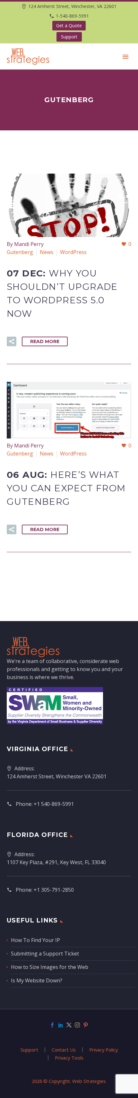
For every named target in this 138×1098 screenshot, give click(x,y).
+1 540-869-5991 (54, 803)
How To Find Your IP (35, 940)
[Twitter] (69, 1025)
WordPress (73, 252)
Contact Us (64, 1049)
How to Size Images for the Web (49, 967)
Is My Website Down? (36, 980)
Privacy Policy (103, 1049)
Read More (44, 341)
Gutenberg (20, 252)
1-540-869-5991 (72, 16)
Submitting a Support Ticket (45, 953)
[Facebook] (52, 1025)
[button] (11, 341)
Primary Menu (125, 56)
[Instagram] (77, 1025)
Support (69, 37)
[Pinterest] (85, 1025)
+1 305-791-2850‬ (54, 889)
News (46, 252)
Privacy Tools (69, 1057)
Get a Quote (69, 25)
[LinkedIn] (60, 1025)
